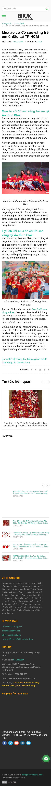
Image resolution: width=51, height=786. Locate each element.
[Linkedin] (40, 370)
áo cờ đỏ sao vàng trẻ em (27, 111)
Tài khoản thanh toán (11, 631)
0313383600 (18, 660)
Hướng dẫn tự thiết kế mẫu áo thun (17, 639)
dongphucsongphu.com (32, 775)
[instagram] (22, 743)
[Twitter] (35, 370)
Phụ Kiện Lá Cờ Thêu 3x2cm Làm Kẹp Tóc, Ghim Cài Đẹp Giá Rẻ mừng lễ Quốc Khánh (25, 424)
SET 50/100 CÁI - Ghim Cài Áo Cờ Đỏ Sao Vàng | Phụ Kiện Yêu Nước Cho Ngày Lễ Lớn (30, 545)
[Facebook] (31, 370)
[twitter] (10, 743)
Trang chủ (6, 23)
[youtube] (16, 743)
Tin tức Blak (18, 23)
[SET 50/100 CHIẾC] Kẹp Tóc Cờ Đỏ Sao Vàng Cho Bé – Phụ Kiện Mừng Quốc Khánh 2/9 (30, 558)
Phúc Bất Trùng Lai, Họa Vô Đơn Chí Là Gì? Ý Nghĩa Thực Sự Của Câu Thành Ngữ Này (30, 492)
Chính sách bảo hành (11, 635)
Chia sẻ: (24, 370)
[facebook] (4, 743)
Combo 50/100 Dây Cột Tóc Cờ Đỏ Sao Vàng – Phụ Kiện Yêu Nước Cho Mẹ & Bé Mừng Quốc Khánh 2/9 (31, 535)
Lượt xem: (31, 41)
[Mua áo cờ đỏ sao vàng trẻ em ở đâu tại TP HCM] (45, 370)
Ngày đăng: (7, 41)
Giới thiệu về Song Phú (12, 627)
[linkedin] (28, 743)
